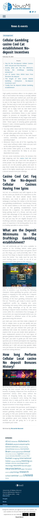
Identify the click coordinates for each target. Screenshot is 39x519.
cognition (20, 454)
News (5, 501)
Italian (8, 461)
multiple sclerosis (11, 463)
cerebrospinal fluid (17, 452)
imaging (16, 458)
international (25, 458)
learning (18, 461)
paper (23, 469)
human (8, 458)
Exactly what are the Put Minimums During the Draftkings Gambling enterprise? (19, 70)
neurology (9, 466)
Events (5, 504)
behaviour (17, 449)
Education (6, 496)
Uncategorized (8, 35)
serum (21, 476)
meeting (25, 461)
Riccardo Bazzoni (17, 428)
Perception (28, 469)
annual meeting (23, 447)
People (5, 499)
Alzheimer (14, 441)
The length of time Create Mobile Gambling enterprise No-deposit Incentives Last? (19, 81)
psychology (14, 472)
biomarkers (24, 449)
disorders (18, 456)
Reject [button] (32, 514)
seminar (15, 475)
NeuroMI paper (26, 466)
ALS (9, 441)
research (24, 471)
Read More (19, 517)
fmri (28, 456)
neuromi (17, 465)
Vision (7, 478)
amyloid (16, 444)
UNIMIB (28, 475)
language (13, 461)
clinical (26, 451)
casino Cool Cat (25, 158)
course (7, 456)
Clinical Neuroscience (11, 454)
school (8, 476)
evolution (24, 456)
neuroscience (13, 468)
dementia (12, 456)
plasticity (7, 472)
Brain (8, 451)
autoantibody (9, 449)
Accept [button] (25, 514)
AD (6, 441)
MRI (31, 461)
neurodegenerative (23, 463)
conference (27, 454)
